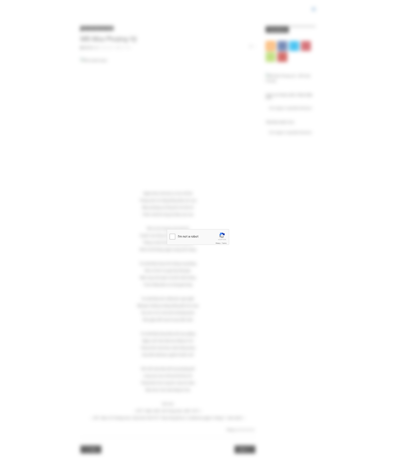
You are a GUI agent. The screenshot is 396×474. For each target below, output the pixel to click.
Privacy (218, 243)
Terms (224, 243)
